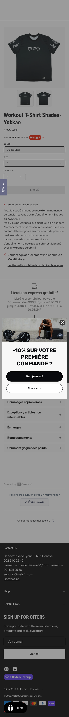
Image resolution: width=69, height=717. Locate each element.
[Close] (62, 322)
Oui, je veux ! (34, 376)
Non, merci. (34, 388)
